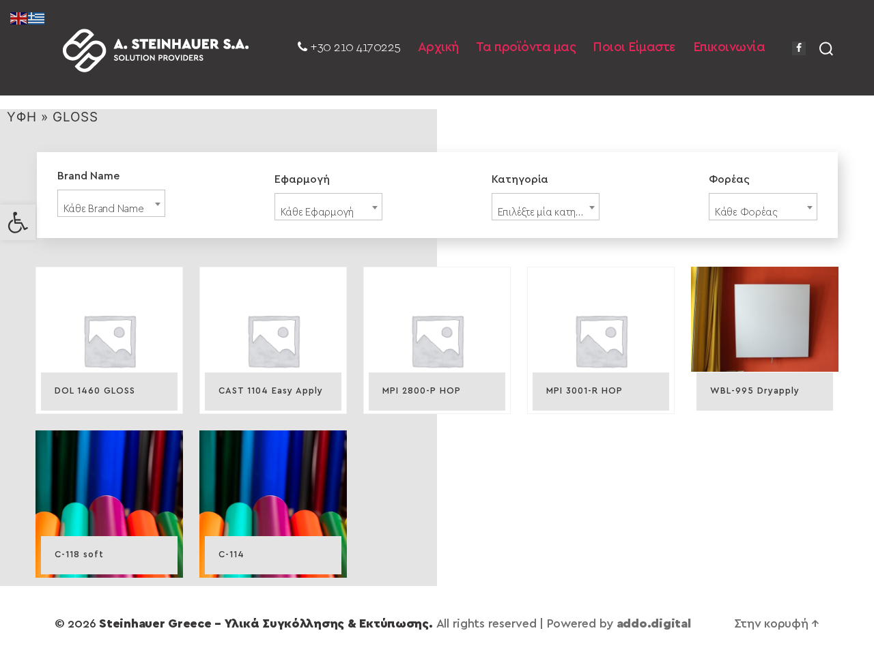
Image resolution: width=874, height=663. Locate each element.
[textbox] (111, 209)
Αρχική (438, 47)
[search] (826, 48)
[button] (18, 222)
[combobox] (111, 203)
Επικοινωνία (729, 47)
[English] (19, 18)
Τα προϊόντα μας (526, 47)
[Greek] (37, 18)
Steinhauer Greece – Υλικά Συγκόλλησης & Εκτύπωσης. (266, 624)
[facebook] (799, 48)
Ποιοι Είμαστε (634, 47)
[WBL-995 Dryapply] (764, 319)
